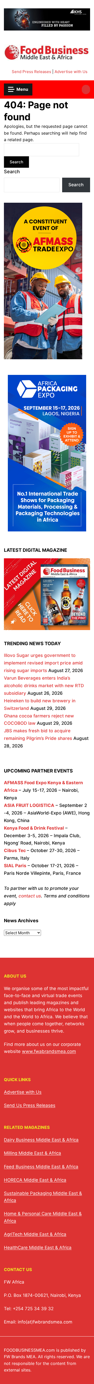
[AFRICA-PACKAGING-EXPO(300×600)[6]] (47, 527)
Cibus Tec (15, 850)
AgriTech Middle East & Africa (35, 1234)
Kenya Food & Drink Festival (34, 828)
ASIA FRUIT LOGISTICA (29, 805)
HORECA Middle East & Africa (35, 1180)
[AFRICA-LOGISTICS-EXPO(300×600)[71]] (43, 355)
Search (12, 171)
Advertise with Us (71, 71)
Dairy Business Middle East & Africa (41, 1139)
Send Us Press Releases (29, 1105)
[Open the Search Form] (86, 89)
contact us (30, 895)
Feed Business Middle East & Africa (41, 1166)
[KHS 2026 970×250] (47, 27)
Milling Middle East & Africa (32, 1153)
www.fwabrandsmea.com (49, 1051)
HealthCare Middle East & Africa (38, 1247)
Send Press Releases (31, 71)
